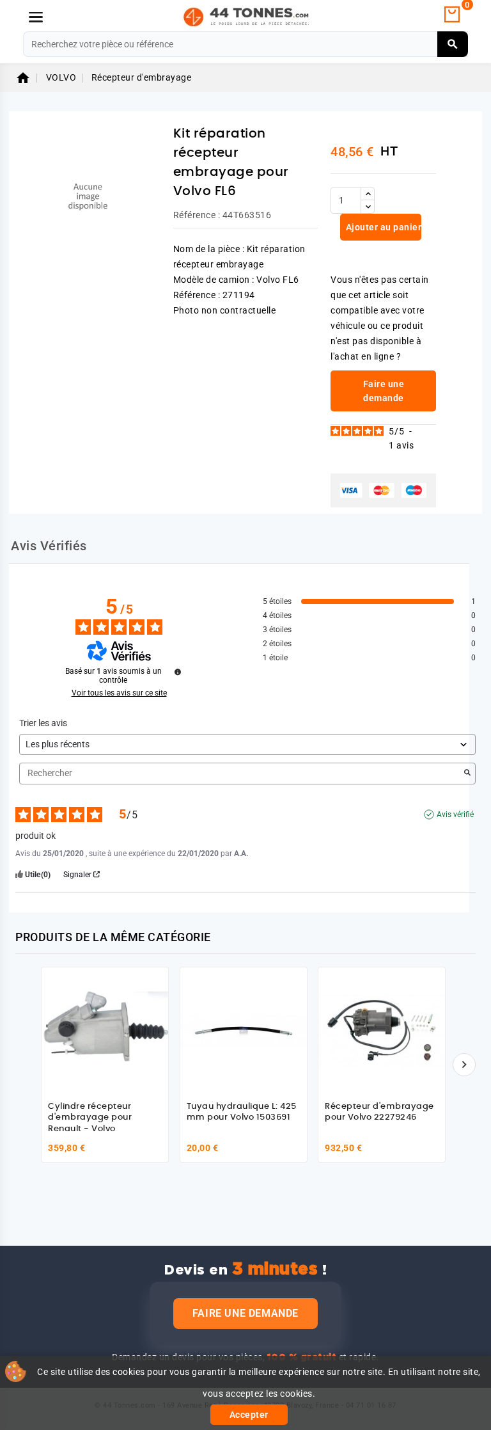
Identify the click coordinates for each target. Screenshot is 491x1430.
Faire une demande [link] (384, 391)
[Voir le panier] (452, 15)
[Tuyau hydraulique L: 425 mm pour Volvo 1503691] (244, 1031)
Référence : (197, 215)
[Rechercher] (453, 44)
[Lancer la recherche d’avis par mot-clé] (467, 773)
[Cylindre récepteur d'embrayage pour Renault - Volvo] (105, 1031)
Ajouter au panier (382, 227)
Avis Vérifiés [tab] (49, 545)
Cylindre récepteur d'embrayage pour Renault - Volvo (90, 1117)
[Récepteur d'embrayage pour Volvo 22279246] (382, 1031)
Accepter (249, 1415)
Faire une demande (245, 1313)
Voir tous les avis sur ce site (119, 692)
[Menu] (36, 17)
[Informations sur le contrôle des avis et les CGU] (178, 672)
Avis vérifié (455, 814)
